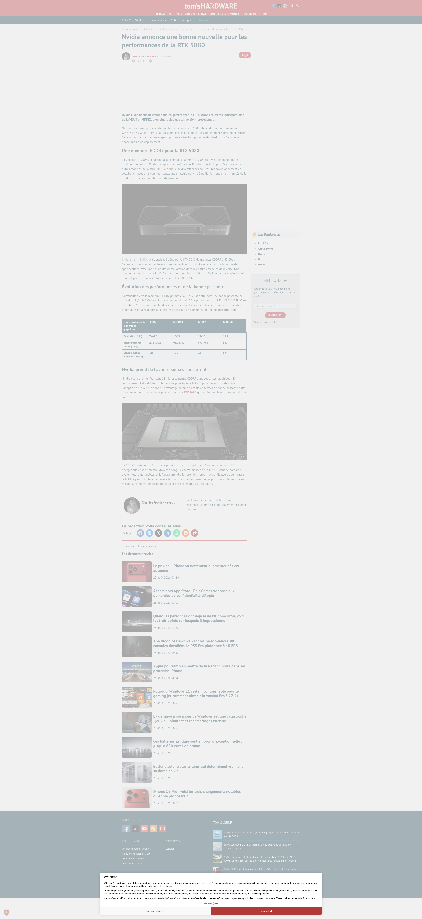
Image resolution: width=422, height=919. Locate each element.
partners (121, 883)
